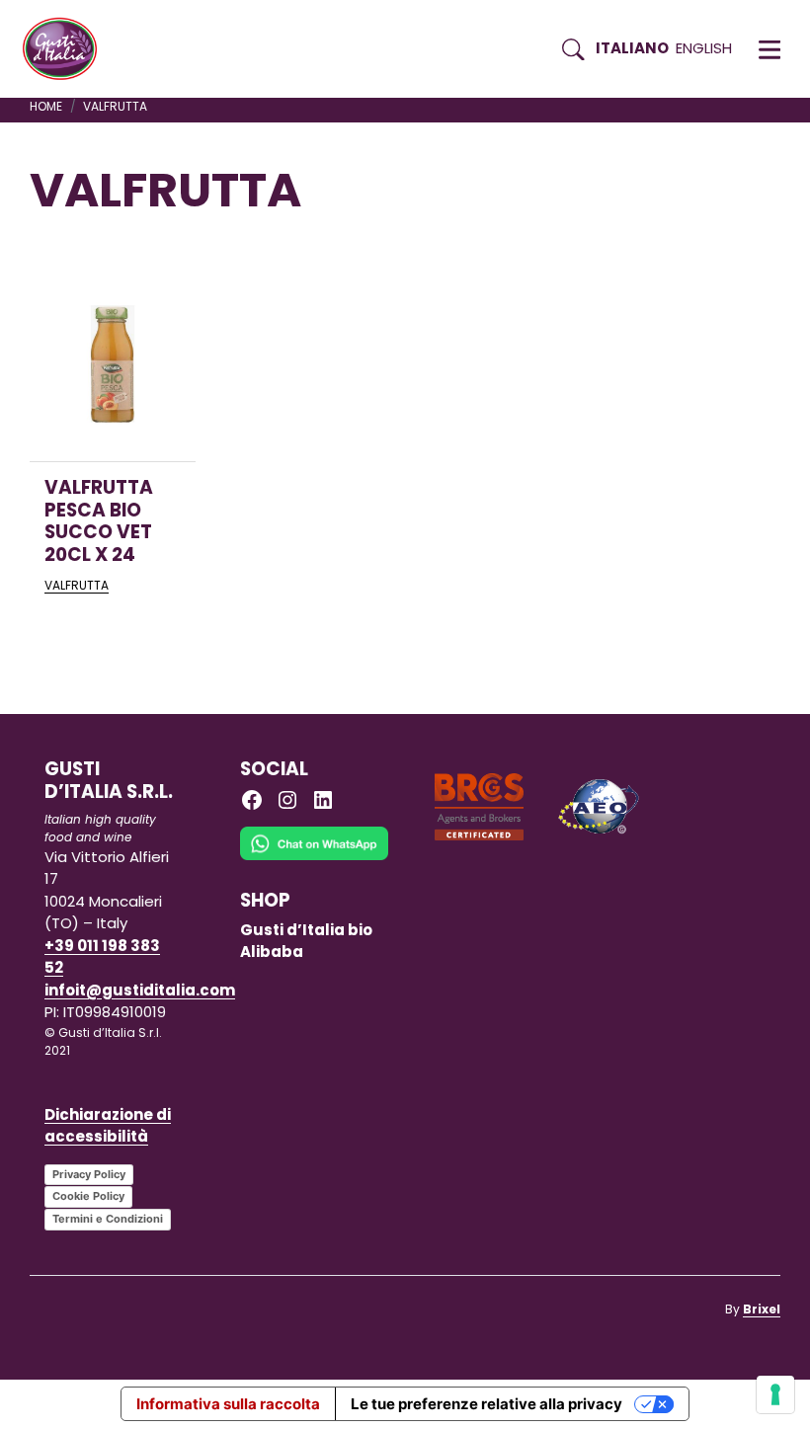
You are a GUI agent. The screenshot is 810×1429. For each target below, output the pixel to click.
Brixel (761, 1309)
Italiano (632, 48)
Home (46, 106)
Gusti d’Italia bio (306, 929)
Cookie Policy (88, 1196)
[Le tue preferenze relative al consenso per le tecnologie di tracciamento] (775, 1394)
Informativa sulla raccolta (228, 1403)
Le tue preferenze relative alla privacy (486, 1403)
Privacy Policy (88, 1174)
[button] (769, 49)
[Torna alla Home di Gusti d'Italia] (67, 49)
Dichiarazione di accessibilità (107, 1126)
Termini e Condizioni (107, 1219)
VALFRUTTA (76, 585)
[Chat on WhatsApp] (314, 856)
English (704, 48)
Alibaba (271, 951)
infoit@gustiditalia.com (139, 990)
